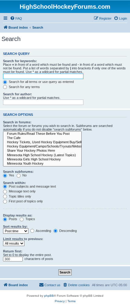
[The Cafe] (42, 138)
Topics (29, 219)
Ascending (43, 231)
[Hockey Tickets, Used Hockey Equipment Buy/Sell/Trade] (42, 142)
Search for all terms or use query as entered (41, 82)
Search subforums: (18, 171)
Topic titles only (19, 196)
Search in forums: (17, 122)
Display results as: (17, 215)
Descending (67, 231)
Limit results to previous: (23, 239)
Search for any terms (24, 87)
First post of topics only (25, 201)
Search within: (14, 183)
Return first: (12, 251)
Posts (12, 219)
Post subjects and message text (32, 186)
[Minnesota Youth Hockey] (42, 164)
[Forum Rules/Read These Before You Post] (42, 134)
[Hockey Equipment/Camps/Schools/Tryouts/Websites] (42, 146)
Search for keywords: (20, 61)
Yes (11, 175)
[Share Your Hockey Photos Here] (42, 151)
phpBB (49, 295)
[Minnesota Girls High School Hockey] (42, 159)
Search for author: (17, 94)
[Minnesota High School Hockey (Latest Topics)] (42, 155)
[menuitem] (16, 18)
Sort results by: (15, 226)
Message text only (22, 191)
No (24, 175)
